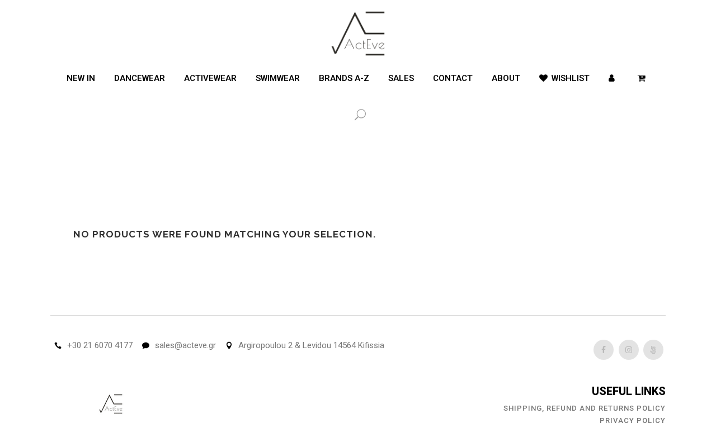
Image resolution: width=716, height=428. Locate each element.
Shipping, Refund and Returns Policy (584, 408)
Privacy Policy (633, 420)
